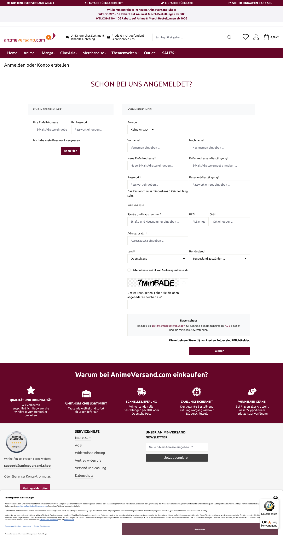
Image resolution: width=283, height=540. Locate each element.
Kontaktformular (38, 476)
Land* (131, 251)
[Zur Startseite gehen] (30, 37)
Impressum (83, 437)
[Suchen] (229, 37)
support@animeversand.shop (27, 465)
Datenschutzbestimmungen (168, 325)
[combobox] (188, 37)
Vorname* (133, 140)
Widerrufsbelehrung (90, 453)
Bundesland (196, 251)
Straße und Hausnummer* (144, 214)
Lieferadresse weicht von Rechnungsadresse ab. (160, 270)
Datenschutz (84, 475)
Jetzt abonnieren (177, 457)
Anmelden (70, 150)
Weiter (219, 350)
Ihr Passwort (79, 122)
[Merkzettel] (246, 37)
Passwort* (134, 177)
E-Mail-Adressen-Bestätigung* (209, 158)
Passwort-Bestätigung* (204, 177)
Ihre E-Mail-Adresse (45, 122)
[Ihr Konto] (256, 37)
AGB (227, 325)
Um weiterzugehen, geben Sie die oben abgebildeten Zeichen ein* (153, 295)
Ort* (213, 214)
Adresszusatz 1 (137, 233)
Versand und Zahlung (90, 468)
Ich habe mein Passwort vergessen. (57, 140)
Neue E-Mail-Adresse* (141, 158)
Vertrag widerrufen (35, 488)
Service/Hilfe (87, 431)
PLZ (192, 214)
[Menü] (276, 501)
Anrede (132, 122)
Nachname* (196, 140)
